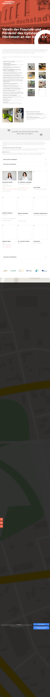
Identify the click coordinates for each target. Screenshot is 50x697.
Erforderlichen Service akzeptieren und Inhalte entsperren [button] (41, 628)
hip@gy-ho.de (8, 246)
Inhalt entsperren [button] (41, 624)
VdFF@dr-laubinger (25, 187)
